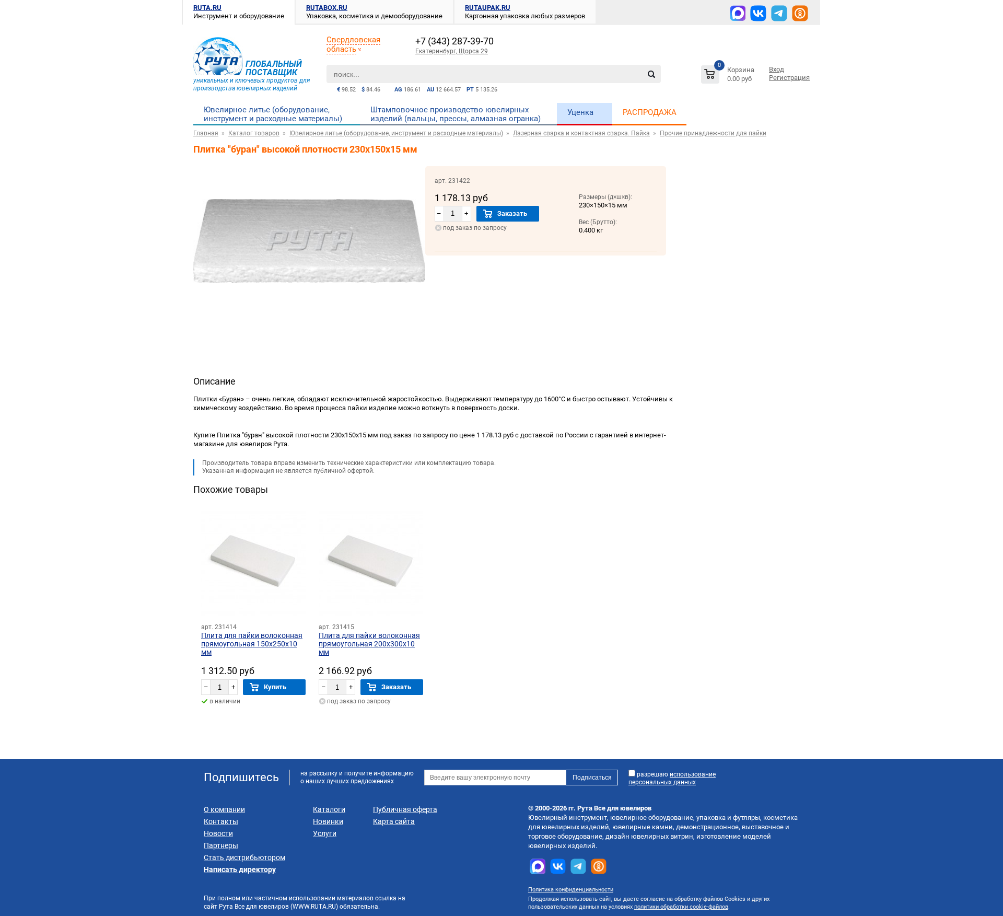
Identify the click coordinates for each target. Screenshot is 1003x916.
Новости (218, 833)
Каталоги (329, 809)
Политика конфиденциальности (570, 889)
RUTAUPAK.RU (487, 7)
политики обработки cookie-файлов (681, 906)
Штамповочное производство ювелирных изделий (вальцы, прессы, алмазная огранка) (455, 114)
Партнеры (221, 845)
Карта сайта (394, 821)
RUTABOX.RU (326, 7)
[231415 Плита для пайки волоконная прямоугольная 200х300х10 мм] (371, 563)
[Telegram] (779, 13)
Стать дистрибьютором (244, 857)
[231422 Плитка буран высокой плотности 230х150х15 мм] (309, 313)
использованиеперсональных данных (672, 778)
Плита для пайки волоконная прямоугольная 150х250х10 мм (251, 643)
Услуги (324, 833)
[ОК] (800, 13)
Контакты (221, 821)
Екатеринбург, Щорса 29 (451, 51)
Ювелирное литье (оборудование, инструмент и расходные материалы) (273, 114)
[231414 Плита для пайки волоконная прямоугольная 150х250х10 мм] (253, 563)
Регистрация (789, 78)
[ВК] (758, 13)
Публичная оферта (405, 809)
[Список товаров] (729, 76)
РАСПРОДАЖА (650, 112)
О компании (224, 809)
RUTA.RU (207, 7)
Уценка (580, 112)
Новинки (328, 821)
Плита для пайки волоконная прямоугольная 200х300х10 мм (369, 643)
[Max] (737, 13)
